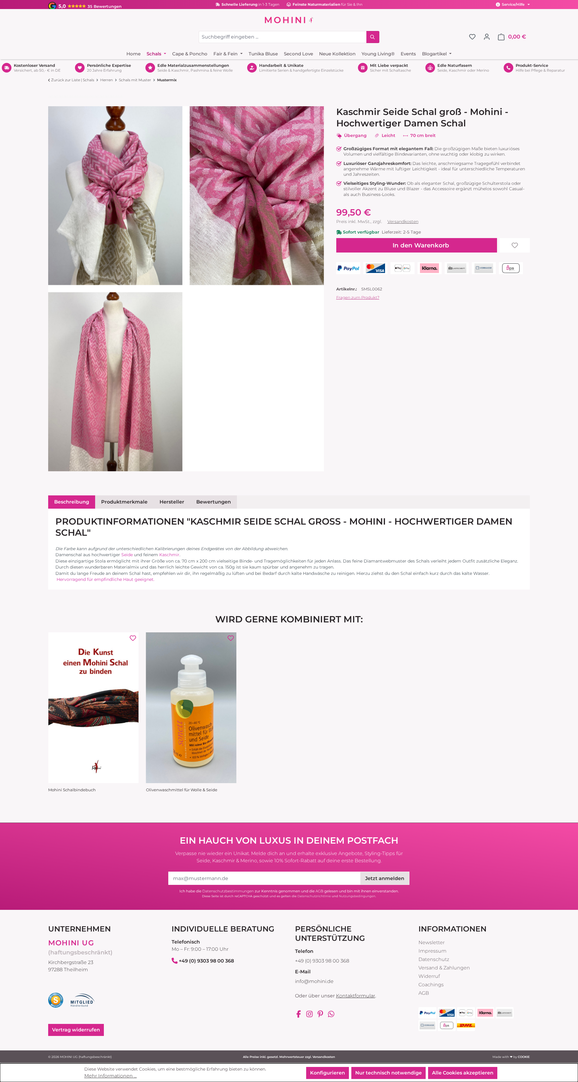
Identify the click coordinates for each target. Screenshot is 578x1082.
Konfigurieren (327, 1073)
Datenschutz (433, 959)
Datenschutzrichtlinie (314, 896)
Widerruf (429, 976)
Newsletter (431, 942)
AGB (319, 891)
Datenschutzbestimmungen (228, 891)
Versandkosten (402, 221)
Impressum (432, 951)
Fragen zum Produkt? (357, 297)
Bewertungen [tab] (213, 502)
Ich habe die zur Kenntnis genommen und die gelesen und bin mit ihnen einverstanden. (289, 891)
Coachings (431, 984)
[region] (186, 288)
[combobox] (283, 37)
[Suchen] (372, 37)
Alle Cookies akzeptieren (462, 1073)
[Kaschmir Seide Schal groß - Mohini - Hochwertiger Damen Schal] (115, 195)
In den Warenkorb (421, 245)
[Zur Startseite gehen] (289, 19)
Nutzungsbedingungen (357, 896)
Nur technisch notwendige (388, 1073)
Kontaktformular (355, 996)
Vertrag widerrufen (76, 1030)
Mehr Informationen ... (110, 1076)
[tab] (71, 502)
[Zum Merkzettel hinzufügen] (514, 245)
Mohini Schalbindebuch (72, 790)
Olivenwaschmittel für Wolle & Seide (181, 790)
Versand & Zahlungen (444, 968)
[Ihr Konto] (487, 37)
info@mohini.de (314, 981)
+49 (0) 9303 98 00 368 (206, 961)
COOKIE (524, 1057)
